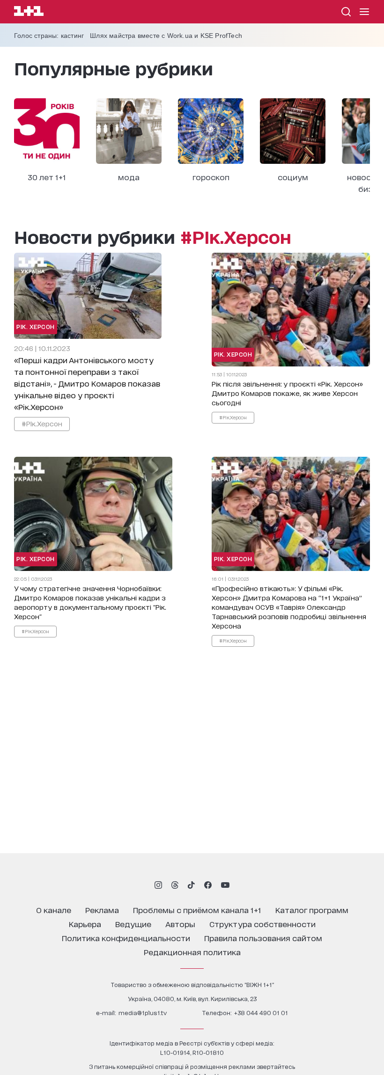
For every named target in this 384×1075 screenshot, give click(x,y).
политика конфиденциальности (126, 937)
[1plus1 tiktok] (191, 885)
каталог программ (311, 909)
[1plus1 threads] (174, 885)
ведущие (133, 923)
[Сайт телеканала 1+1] (29, 12)
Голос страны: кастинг (49, 35)
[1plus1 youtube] (225, 885)
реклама (102, 909)
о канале (53, 909)
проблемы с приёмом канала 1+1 (197, 909)
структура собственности (262, 923)
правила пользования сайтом (263, 937)
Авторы (180, 923)
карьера (85, 923)
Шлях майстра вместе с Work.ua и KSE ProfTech (166, 35)
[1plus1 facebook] (208, 885)
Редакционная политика (192, 951)
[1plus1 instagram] (158, 885)
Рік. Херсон (35, 326)
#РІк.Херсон (42, 423)
